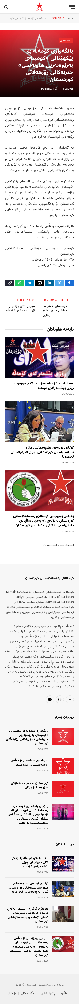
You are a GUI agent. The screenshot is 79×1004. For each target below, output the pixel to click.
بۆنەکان (11, 993)
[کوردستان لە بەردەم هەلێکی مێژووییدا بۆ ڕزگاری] (63, 789)
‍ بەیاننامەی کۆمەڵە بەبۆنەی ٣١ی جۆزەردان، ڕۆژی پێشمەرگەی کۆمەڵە (43, 386)
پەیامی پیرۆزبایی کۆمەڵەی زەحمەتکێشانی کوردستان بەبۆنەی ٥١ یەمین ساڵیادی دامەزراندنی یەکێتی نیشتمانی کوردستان (43, 520)
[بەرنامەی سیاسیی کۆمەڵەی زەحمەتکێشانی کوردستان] (63, 766)
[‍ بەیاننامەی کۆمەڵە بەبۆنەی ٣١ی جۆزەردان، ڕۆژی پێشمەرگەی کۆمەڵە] (39, 357)
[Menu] (72, 7)
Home (70, 18)
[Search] (6, 7)
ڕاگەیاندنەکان (65, 40)
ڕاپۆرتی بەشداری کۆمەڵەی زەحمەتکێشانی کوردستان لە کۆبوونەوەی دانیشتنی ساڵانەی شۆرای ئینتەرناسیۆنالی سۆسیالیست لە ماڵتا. (28, 814)
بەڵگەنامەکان (28, 993)
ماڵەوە (63, 993)
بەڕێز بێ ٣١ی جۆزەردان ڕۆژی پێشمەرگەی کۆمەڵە (21, 308)
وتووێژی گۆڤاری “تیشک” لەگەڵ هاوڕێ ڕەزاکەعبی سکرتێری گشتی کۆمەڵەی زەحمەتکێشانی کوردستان (27, 915)
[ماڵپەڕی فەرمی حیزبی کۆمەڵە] (39, 7)
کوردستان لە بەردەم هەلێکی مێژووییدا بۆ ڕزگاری (55, 310)
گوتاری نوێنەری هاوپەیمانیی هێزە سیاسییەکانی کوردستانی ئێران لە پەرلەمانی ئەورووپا (42, 452)
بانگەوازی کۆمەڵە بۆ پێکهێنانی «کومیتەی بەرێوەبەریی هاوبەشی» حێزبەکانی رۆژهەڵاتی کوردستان (27, 737)
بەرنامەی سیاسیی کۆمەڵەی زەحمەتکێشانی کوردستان (29, 763)
